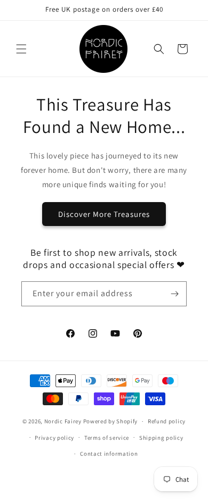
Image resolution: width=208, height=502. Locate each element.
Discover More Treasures (104, 214)
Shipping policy (161, 437)
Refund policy (167, 421)
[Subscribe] (174, 293)
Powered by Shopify (110, 421)
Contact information (109, 453)
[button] (21, 49)
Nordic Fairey (63, 421)
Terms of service (106, 437)
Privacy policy (54, 437)
